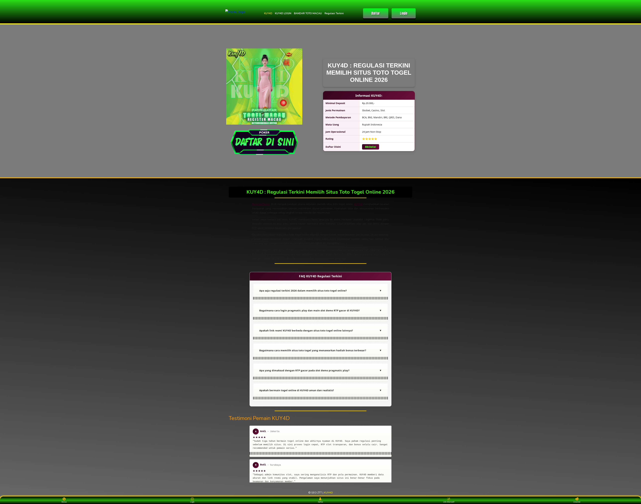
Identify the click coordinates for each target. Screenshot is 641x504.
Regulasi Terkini (334, 13)
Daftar (375, 13)
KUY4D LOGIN (283, 13)
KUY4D (268, 13)
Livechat (576, 502)
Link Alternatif (448, 502)
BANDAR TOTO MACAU (308, 13)
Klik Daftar (370, 147)
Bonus (64, 502)
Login (403, 13)
